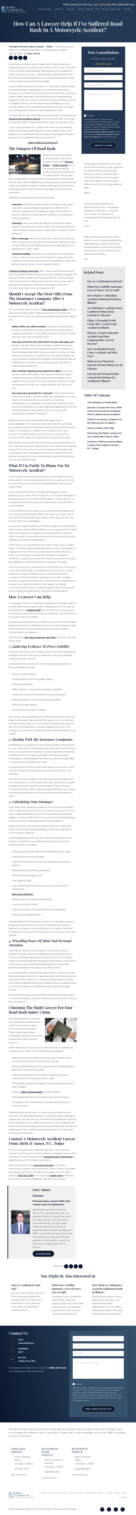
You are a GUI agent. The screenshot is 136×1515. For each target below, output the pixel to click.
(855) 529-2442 (127, 4)
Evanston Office (80, 1450)
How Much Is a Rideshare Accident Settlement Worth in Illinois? (107, 1288)
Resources (115, 9)
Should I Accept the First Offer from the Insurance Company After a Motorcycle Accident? (104, 411)
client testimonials (31, 1092)
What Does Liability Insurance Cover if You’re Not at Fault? (66, 1288)
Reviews (105, 9)
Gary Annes (33, 53)
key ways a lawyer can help (40, 637)
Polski (98, 9)
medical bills (34, 610)
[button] (52, 9)
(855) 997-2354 (52, 1472)
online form (56, 1175)
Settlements (90, 1493)
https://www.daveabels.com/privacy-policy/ (99, 132)
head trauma (60, 165)
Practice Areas (44, 9)
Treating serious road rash (24, 271)
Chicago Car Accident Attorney (52, 1493)
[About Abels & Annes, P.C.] (23, 1509)
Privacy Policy (45, 1509)
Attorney (70, 9)
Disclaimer (60, 1509)
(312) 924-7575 (109, 4)
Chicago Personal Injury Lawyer (26, 46)
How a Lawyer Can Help (100, 428)
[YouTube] (122, 1509)
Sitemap (72, 1509)
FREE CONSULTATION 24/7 (43, 142)
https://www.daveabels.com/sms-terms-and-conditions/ (105, 1398)
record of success (43, 1165)
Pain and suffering (22, 894)
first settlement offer (55, 309)
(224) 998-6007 (83, 1469)
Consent (90, 116)
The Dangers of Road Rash (102, 402)
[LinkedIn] (109, 1509)
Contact (127, 9)
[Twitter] (116, 1509)
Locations (58, 9)
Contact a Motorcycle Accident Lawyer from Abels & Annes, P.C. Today (104, 445)
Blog (49, 46)
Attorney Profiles (75, 1493)
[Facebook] (102, 1509)
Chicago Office (18, 1450)
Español (89, 9)
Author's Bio (43, 1254)
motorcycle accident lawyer (24, 119)
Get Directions (18, 1475)
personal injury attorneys (58, 1156)
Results (81, 9)
